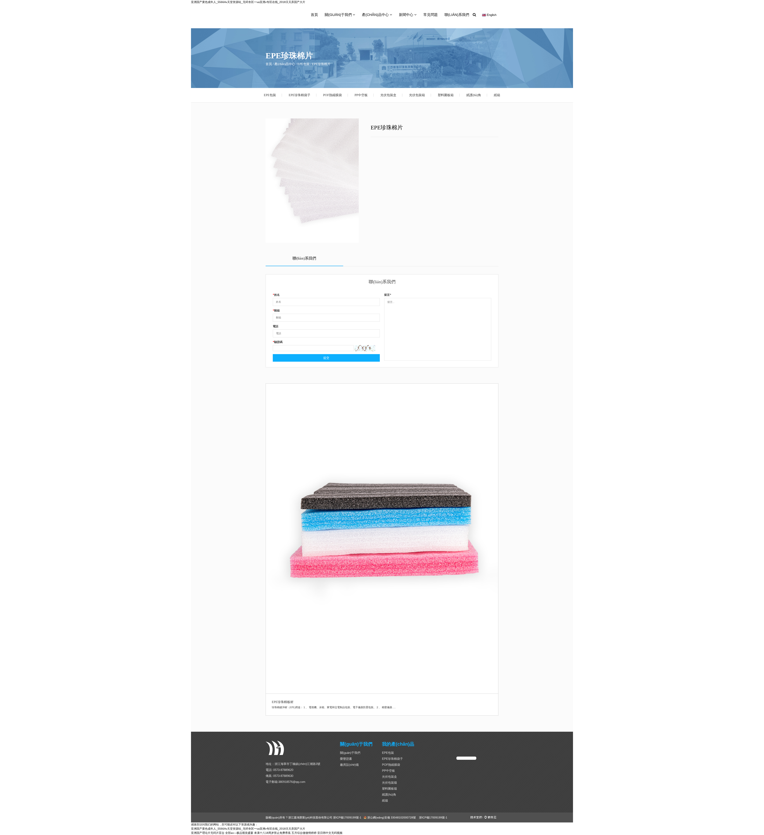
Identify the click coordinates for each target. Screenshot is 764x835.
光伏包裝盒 (388, 95)
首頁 (314, 15)
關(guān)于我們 (339, 15)
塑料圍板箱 (446, 95)
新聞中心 (406, 15)
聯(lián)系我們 (456, 15)
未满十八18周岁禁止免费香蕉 (272, 832)
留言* (387, 294)
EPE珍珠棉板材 (282, 702)
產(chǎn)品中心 (376, 15)
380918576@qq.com (291, 781)
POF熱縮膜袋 (332, 95)
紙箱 (497, 95)
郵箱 (276, 310)
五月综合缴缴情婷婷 (304, 832)
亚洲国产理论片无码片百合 (207, 832)
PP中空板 (361, 95)
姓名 (276, 294)
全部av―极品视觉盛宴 (239, 832)
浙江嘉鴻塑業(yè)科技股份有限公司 (310, 817)
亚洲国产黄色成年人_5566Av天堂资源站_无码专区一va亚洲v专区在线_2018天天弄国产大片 (248, 2)
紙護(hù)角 (473, 95)
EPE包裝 (270, 95)
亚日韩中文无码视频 (329, 832)
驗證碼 (278, 342)
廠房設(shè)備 (349, 764)
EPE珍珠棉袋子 (299, 95)
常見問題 (430, 15)
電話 (275, 326)
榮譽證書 (346, 758)
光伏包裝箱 (417, 95)
